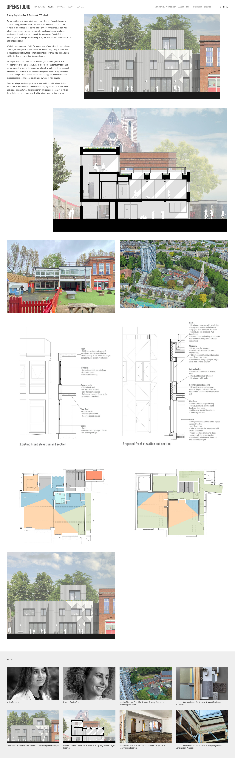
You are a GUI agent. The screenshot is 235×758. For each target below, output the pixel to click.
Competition (171, 7)
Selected (207, 7)
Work (50, 7)
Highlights (39, 7)
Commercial (160, 7)
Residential (197, 7)
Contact (81, 7)
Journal (60, 7)
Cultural (181, 7)
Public (188, 7)
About (71, 7)
